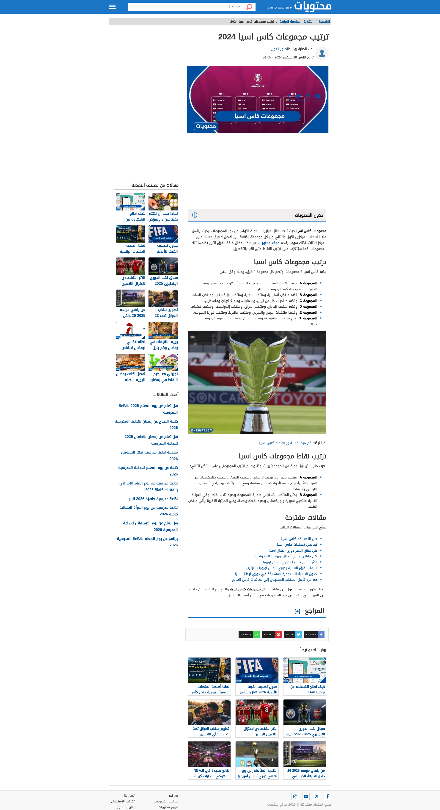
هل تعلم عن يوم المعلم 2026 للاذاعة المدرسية (148, 409)
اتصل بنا (129, 796)
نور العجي (277, 49)
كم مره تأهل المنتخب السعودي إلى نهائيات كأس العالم (274, 579)
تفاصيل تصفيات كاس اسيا (297, 544)
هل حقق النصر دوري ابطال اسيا (293, 550)
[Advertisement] (257, 172)
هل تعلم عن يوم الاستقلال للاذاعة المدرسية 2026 (150, 526)
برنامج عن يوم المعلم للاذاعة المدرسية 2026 (147, 542)
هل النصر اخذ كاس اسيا (299, 539)
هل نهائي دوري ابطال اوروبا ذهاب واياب (286, 556)
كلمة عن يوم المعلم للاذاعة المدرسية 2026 (148, 471)
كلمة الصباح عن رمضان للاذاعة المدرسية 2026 (146, 424)
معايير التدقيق (125, 807)
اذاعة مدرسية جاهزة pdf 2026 (153, 499)
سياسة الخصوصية (166, 801)
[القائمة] (112, 7)
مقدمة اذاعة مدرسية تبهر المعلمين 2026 (149, 455)
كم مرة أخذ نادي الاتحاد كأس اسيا (285, 443)
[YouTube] (306, 796)
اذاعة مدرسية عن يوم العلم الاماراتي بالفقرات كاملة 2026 (148, 486)
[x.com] (316, 796)
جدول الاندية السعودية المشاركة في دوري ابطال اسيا (275, 574)
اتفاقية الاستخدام (123, 801)
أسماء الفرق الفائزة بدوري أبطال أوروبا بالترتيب (281, 568)
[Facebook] (327, 796)
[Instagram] (295, 796)
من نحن (173, 796)
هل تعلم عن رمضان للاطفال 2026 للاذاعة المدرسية (151, 440)
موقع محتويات (269, 243)
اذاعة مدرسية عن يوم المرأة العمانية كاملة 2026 (148, 511)
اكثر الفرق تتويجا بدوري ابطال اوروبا (290, 562)
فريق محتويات (168, 807)
